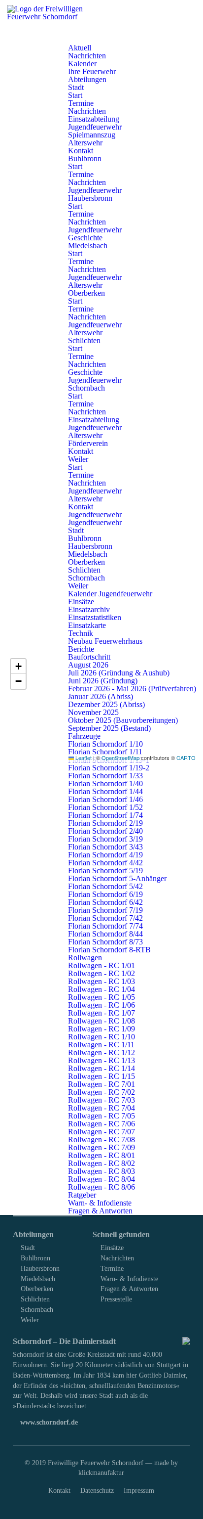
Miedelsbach (38, 1279)
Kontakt (59, 1490)
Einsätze (112, 1247)
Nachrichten (117, 1258)
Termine (112, 1268)
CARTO (186, 757)
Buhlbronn (35, 1258)
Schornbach (37, 1309)
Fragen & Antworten (129, 1289)
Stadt (28, 1247)
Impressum (139, 1490)
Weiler (30, 1320)
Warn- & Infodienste (129, 1279)
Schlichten (35, 1299)
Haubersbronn (40, 1268)
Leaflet (83, 757)
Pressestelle (116, 1299)
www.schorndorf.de (48, 1422)
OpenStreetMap (120, 757)
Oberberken (37, 1289)
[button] (18, 666)
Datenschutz (97, 1490)
